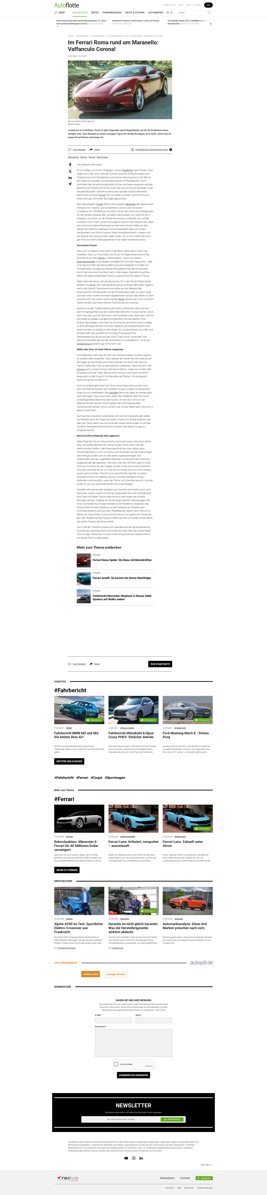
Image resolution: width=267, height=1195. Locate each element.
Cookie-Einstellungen (205, 1188)
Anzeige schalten (116, 974)
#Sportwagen (115, 778)
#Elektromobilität (127, 837)
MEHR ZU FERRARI (66, 870)
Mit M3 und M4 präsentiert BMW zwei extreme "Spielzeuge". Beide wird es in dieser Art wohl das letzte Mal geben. (79, 749)
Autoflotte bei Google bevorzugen (151, 149)
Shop (180, 5)
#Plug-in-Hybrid (127, 728)
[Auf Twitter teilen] (70, 171)
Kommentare (79, 149)
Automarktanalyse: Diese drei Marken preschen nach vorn (185, 926)
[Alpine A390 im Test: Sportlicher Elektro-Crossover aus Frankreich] (79, 901)
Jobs (188, 5)
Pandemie (127, 170)
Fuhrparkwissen (111, 12)
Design (101, 258)
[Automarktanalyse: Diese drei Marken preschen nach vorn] (188, 901)
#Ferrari (82, 778)
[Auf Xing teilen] (70, 184)
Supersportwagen (86, 261)
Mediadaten (167, 1178)
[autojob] (202, 963)
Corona (80, 369)
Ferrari (102, 195)
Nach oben (205, 1165)
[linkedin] (141, 1158)
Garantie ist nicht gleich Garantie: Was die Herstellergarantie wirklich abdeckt (133, 928)
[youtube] (126, 1158)
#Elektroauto (180, 837)
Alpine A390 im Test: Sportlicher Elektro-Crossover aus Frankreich (78, 928)
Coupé (99, 204)
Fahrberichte (98, 36)
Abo (208, 5)
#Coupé (96, 778)
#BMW (69, 728)
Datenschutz (189, 1188)
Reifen (94, 12)
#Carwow (179, 919)
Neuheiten (130, 204)
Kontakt (185, 1178)
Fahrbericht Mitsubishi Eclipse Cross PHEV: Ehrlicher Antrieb (131, 735)
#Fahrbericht (70, 690)
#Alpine (69, 919)
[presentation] (211, 23)
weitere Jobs (90, 974)
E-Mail (98, 1015)
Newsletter (170, 5)
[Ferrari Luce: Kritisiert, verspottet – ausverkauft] (133, 819)
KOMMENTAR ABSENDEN (133, 1075)
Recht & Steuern (134, 12)
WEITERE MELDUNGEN (69, 761)
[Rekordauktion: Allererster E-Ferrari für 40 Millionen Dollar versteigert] (79, 819)
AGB (179, 1188)
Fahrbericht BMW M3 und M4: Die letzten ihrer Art (76, 735)
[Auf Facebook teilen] (70, 165)
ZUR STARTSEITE (160, 664)
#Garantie (124, 919)
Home (71, 36)
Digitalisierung (84, 343)
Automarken (155, 12)
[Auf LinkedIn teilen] (70, 177)
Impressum (169, 1188)
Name (138, 1015)
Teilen (97, 149)
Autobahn (113, 392)
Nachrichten (79, 12)
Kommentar (100, 1026)
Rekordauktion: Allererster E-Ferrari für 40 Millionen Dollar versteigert (76, 846)
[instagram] (133, 1158)
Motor (121, 299)
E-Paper (197, 5)
